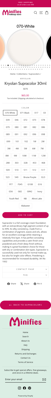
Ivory (39, 191)
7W (42, 148)
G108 (30, 184)
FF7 (11, 184)
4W (17, 148)
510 (16, 170)
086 (43, 127)
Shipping (21, 98)
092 (25, 134)
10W (24, 155)
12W (43, 155)
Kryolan (25, 78)
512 (34, 170)
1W (34, 141)
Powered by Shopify (25, 396)
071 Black (24, 112)
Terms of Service (25, 362)
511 (25, 170)
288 (8, 162)
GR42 (29, 191)
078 (43, 119)
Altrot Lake (37, 198)
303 (16, 162)
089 (8, 134)
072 (25, 119)
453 (34, 162)
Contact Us (25, 358)
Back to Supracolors (27, 305)
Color (25, 108)
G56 (11, 191)
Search (25, 336)
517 (43, 170)
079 (8, 127)
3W (8, 148)
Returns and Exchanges (25, 353)
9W (15, 155)
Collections (22, 74)
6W (33, 148)
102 (26, 141)
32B (25, 162)
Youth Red (14, 198)
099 (8, 141)
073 (34, 119)
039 (8, 119)
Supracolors (34, 74)
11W (34, 155)
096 (34, 134)
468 (43, 162)
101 (17, 141)
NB (25, 198)
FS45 (20, 184)
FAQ (25, 275)
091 (16, 134)
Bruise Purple (30, 177)
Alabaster (25, 205)
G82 (20, 191)
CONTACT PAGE (25, 269)
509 (8, 170)
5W (25, 148)
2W (42, 141)
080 (16, 127)
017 (36, 112)
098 (43, 134)
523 (8, 177)
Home (12, 74)
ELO (43, 177)
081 (25, 127)
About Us (25, 340)
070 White (10, 112)
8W (7, 155)
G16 (40, 184)
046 (16, 119)
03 (44, 112)
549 (16, 177)
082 (34, 127)
